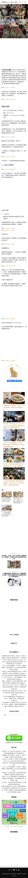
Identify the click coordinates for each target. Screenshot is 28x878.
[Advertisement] (14, 54)
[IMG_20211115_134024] (8, 87)
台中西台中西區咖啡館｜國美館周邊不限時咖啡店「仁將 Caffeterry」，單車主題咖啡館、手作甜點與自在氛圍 (13, 483)
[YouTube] (19, 870)
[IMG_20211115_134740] (8, 318)
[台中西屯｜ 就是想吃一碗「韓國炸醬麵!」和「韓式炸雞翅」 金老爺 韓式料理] (7, 507)
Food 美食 (16, 16)
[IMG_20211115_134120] (8, 137)
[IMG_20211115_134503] (8, 228)
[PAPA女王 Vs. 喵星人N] (9, 2)
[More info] (22, 2)
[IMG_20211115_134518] (8, 230)
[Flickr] (14, 870)
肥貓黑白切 (14, 643)
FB (19, 121)
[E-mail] (9, 870)
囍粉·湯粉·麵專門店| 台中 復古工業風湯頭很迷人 (14, 786)
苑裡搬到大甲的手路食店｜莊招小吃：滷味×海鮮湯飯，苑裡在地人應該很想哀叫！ (13, 407)
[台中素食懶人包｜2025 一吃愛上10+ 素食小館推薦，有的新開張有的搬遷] (18, 494)
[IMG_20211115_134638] (8, 266)
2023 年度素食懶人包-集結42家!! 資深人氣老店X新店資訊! (7, 499)
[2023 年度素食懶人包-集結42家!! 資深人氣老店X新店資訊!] (7, 494)
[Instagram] (16, 870)
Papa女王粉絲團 (14, 634)
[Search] (19, 2)
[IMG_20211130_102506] (8, 169)
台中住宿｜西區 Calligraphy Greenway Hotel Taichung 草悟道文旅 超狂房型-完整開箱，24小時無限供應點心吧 (13, 425)
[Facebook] (12, 870)
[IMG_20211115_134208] (8, 156)
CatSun (14, 875)
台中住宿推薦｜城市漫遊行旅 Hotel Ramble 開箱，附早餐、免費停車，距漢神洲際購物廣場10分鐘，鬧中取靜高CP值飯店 (14, 704)
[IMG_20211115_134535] (8, 244)
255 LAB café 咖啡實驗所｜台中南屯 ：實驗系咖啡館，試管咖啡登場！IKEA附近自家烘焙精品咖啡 (14, 444)
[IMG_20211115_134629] (8, 360)
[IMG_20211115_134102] (8, 99)
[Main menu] (25, 2)
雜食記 (22, 16)
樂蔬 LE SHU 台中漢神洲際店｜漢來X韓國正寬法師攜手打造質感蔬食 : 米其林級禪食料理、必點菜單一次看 (14, 778)
